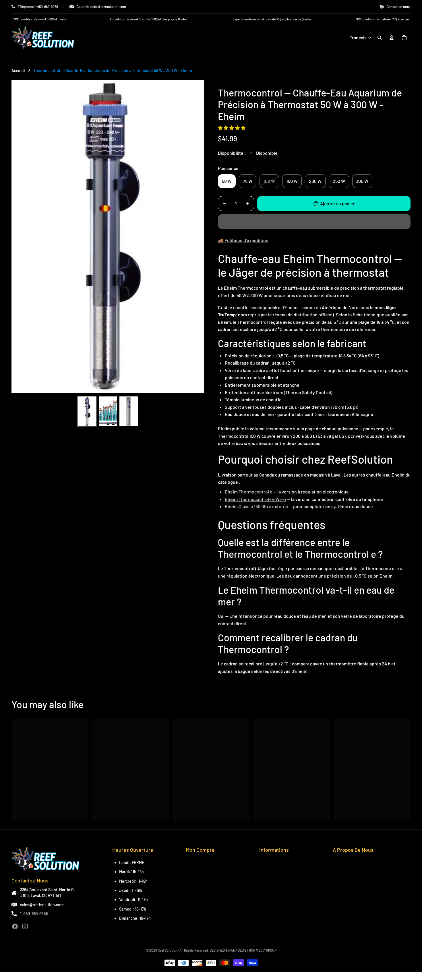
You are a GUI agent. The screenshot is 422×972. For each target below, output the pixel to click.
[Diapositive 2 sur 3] (108, 411)
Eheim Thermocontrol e (248, 491)
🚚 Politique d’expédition (243, 240)
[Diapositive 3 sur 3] (128, 411)
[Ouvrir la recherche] (379, 37)
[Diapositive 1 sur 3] (87, 411)
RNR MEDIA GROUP (262, 950)
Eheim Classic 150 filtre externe (256, 506)
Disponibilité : (232, 153)
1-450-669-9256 (34, 913)
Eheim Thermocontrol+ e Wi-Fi (255, 499)
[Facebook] (14, 926)
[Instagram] (25, 926)
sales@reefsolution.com (42, 904)
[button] (232, 127)
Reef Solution (167, 950)
